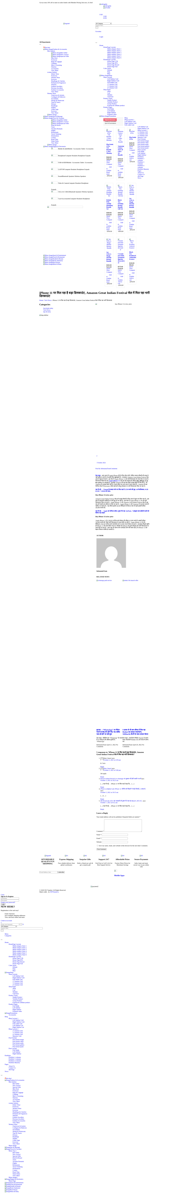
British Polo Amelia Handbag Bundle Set (109, 204)
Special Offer (17, 1087)
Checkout (16, 993)
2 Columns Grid (18, 981)
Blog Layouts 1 (13, 1018)
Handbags (16, 1137)
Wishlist (15, 992)
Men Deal (16, 1089)
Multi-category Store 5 (20, 953)
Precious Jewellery (18, 1119)
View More (16, 1101)
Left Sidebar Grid (18, 976)
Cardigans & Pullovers (20, 1128)
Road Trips (16, 1172)
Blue (14, 971)
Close (2, 895)
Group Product (17, 1001)
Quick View (108, 161)
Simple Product (17, 997)
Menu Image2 (13, 1177)
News (6, 1071)
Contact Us (12, 1068)
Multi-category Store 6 (20, 955)
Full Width (16, 1006)
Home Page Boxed (18, 962)
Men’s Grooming (18, 1096)
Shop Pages (12, 986)
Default (15, 967)
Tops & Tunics (17, 1133)
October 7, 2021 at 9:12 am (108, 802)
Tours (14, 1160)
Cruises (15, 1170)
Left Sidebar (16, 1008)
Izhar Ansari (107, 768)
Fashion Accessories (19, 1121)
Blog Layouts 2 (13, 1029)
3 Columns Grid (18, 983)
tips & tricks (47, 312)
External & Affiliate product (21, 1002)
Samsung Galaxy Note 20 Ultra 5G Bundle (121, 150)
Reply (102, 766)
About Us (12, 1066)
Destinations (16, 1168)
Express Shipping (66, 859)
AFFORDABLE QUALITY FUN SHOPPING (47, 861)
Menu (6, 934)
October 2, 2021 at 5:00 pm (112, 770)
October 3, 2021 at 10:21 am (109, 780)
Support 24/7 (104, 859)
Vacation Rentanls (18, 1161)
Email (98, 838)
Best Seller (16, 1084)
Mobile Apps (119, 875)
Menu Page (12, 1181)
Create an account (6, 920)
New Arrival (16, 1085)
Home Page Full (18, 963)
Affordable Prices (123, 859)
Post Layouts (13, 1048)
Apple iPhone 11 (114, 481)
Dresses (15, 1135)
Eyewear (15, 1110)
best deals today (48, 308)
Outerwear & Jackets (19, 1126)
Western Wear (17, 1108)
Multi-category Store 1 (20, 946)
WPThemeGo (54, 892)
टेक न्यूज (97, 475)
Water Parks (16, 1174)
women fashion (13, 1103)
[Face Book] (81, 872)
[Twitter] (81, 874)
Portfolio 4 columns (15, 1061)
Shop (14, 988)
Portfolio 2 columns (15, 1057)
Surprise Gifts (85, 859)
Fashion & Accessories (110, 121)
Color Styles (12, 965)
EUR (105, 18)
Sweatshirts (16, 1129)
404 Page (11, 1069)
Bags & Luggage (18, 1092)
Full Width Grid (17, 979)
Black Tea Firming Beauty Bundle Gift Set (120, 204)
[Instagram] (81, 877)
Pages (6, 1064)
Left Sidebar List (18, 1025)
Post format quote (18, 1047)
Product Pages (13, 1004)
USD (101, 14)
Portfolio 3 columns (15, 1059)
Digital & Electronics (110, 119)
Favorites (98, 31)
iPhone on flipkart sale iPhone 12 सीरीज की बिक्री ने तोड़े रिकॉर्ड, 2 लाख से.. (123, 789)
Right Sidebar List (18, 1027)
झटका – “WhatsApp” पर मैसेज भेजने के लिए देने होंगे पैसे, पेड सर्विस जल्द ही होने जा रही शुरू (108, 732)
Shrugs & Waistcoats (19, 1131)
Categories (8, 936)
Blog (6, 1016)
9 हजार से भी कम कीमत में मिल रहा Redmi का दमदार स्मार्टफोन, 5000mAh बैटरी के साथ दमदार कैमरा (135, 732)
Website (98, 842)
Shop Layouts (13, 974)
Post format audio (18, 1043)
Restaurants (16, 1165)
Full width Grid (17, 1024)
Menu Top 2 (12, 1151)
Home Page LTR (18, 958)
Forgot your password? (8, 902)
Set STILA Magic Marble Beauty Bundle (131, 203)
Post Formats (13, 1038)
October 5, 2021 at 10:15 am (109, 792)
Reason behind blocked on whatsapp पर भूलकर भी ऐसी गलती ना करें (120, 778)
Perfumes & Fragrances (20, 1114)
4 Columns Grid (18, 985)
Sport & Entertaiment (110, 123)
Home (41, 300)
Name (98, 835)
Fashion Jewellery (18, 1117)
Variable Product (18, 999)
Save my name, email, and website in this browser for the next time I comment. (123, 846)
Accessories (12, 1015)
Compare (109, 164)
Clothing (15, 1094)
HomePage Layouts (15, 944)
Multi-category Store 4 (20, 951)
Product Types (13, 995)
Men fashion (12, 1082)
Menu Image (13, 1145)
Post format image (18, 1039)
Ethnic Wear (16, 1105)
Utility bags (16, 1140)
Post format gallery (18, 1045)
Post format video (18, 1041)
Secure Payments (141, 859)
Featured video (17, 1011)
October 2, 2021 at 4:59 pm (112, 760)
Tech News (47, 300)
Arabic (108, 8)
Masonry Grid (17, 1036)
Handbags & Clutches (19, 1112)
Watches (15, 1098)
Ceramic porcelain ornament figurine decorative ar (121, 258)
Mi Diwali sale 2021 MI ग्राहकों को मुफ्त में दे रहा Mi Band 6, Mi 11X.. (121, 801)
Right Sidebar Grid (18, 978)
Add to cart (131, 159)
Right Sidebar (17, 1009)
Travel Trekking (18, 1167)
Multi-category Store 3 (20, 949)
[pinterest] (81, 875)
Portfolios (8, 1055)
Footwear (16, 1091)
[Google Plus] (81, 879)
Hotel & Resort (17, 1158)
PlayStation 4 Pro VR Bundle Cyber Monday (110, 149)
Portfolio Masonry (14, 1062)
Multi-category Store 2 (20, 948)
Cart (14, 990)
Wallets (15, 1138)
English (104, 4)
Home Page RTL (18, 960)
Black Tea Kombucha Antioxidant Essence (133, 255)
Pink (14, 969)
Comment (100, 831)
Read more (108, 173)
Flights (15, 1163)
